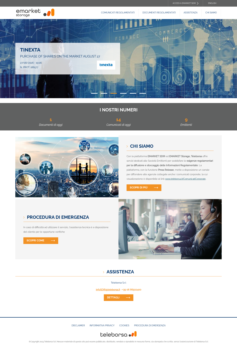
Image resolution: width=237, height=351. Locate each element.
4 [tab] (123, 93)
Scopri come (35, 240)
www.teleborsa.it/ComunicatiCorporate (185, 179)
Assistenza (191, 12)
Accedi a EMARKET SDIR (184, 3)
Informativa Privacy (102, 325)
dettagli (113, 297)
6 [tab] (142, 93)
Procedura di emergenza (150, 325)
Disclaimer (78, 325)
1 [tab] (94, 93)
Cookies (124, 325)
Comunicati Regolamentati (118, 12)
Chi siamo (211, 12)
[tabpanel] (118, 58)
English (212, 3)
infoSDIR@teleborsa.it (108, 289)
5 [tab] (133, 93)
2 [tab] (104, 93)
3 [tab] (113, 93)
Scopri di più (139, 187)
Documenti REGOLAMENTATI (159, 12)
